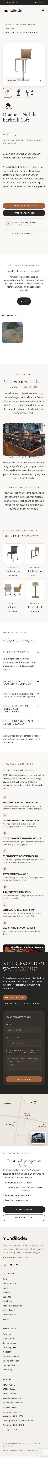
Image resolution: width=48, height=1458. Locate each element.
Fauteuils (6, 1292)
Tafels (5, 1288)
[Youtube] (17, 1264)
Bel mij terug (11, 1004)
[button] (43, 9)
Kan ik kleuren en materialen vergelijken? (15, 708)
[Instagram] (5, 1264)
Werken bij (7, 1369)
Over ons (7, 1334)
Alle (24, 301)
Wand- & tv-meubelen (12, 1306)
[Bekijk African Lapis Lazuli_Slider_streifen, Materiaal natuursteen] (12, 333)
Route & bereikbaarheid (13, 1402)
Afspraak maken (10, 1407)
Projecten (7, 1352)
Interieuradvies (9, 1338)
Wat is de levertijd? (16, 652)
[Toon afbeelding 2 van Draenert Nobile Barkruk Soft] (18, 93)
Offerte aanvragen (11, 1361)
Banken (6, 1279)
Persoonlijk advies (14, 997)
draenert (11, 29)
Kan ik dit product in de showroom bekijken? (19, 695)
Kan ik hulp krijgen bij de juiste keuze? (18, 722)
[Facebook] (11, 1264)
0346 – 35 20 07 (39, 2)
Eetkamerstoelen (10, 1283)
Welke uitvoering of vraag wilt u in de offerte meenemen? (24, 1052)
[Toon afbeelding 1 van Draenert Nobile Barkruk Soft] (7, 93)
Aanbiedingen (9, 1310)
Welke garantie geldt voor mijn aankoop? (18, 683)
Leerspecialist (9, 1365)
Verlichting (7, 1301)
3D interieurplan (9, 1343)
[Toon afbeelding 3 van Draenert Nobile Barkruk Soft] (29, 93)
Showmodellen (9, 1314)
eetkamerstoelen (26, 25)
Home (8, 25)
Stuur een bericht (33, 1004)
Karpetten (7, 1297)
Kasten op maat (9, 1347)
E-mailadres (12, 1037)
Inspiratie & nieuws (11, 1356)
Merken (6, 1319)
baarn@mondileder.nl (12, 1398)
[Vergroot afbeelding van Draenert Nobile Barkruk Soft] (40, 81)
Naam (9, 1024)
